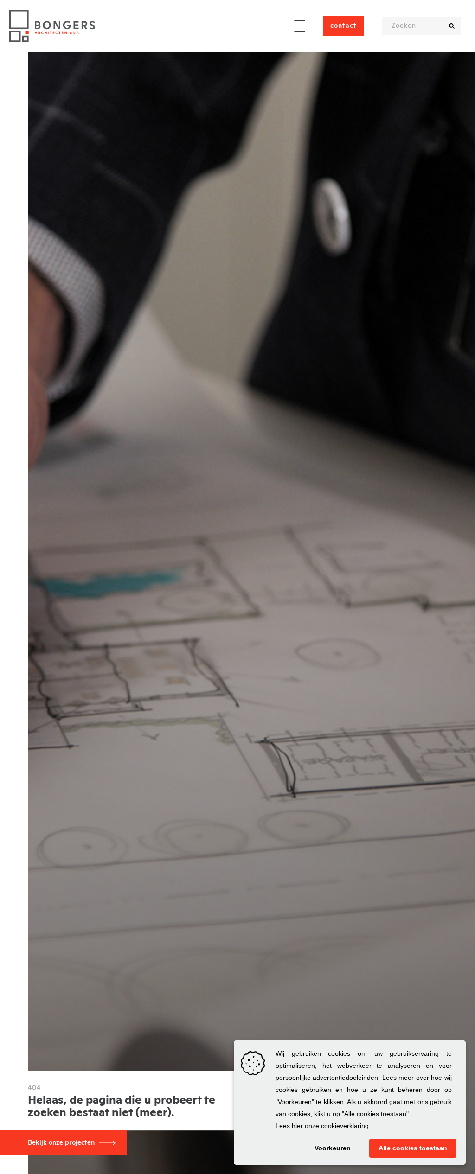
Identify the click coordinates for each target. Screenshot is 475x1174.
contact (343, 26)
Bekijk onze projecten (61, 1143)
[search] (452, 26)
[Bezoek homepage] (52, 26)
